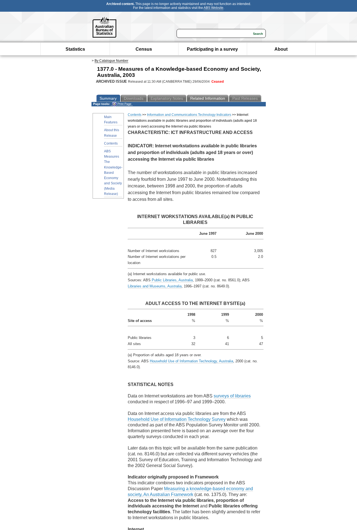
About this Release (111, 132)
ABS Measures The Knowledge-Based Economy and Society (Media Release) (113, 172)
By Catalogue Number (111, 61)
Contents (111, 143)
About (281, 49)
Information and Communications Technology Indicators (189, 115)
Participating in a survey (212, 49)
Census (144, 49)
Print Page (124, 104)
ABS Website (213, 8)
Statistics (75, 49)
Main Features (110, 119)
